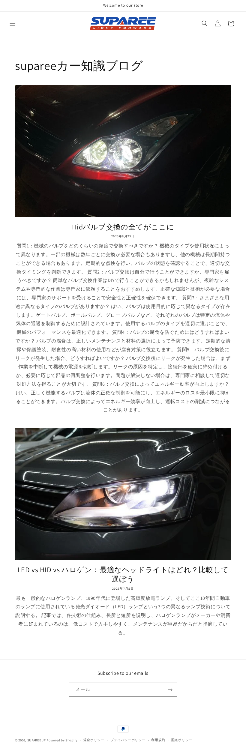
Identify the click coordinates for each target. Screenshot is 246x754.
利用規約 (158, 740)
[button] (12, 23)
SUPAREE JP (36, 740)
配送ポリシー (181, 740)
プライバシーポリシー (128, 740)
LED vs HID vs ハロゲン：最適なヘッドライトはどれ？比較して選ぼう (123, 574)
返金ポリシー (93, 740)
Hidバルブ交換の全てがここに (123, 227)
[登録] (170, 690)
